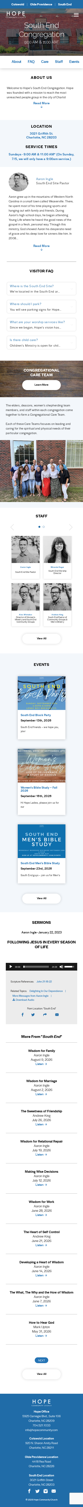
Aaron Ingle (25, 567)
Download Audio (25, 1000)
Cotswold (17, 4)
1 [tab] (39, 527)
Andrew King (57, 614)
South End (65, 4)
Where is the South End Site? (32, 286)
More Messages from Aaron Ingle (30, 995)
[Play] (11, 967)
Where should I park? (26, 304)
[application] (41, 967)
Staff (59, 61)
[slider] (36, 967)
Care (44, 61)
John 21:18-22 (44, 981)
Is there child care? (24, 340)
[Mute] (61, 967)
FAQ (31, 61)
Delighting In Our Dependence (46, 991)
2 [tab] (44, 527)
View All (41, 638)
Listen (40, 1064)
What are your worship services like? (37, 322)
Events (74, 61)
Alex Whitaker (25, 614)
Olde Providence (41, 4)
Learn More (41, 384)
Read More (41, 103)
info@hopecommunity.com (41, 1430)
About (16, 61)
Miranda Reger (57, 567)
